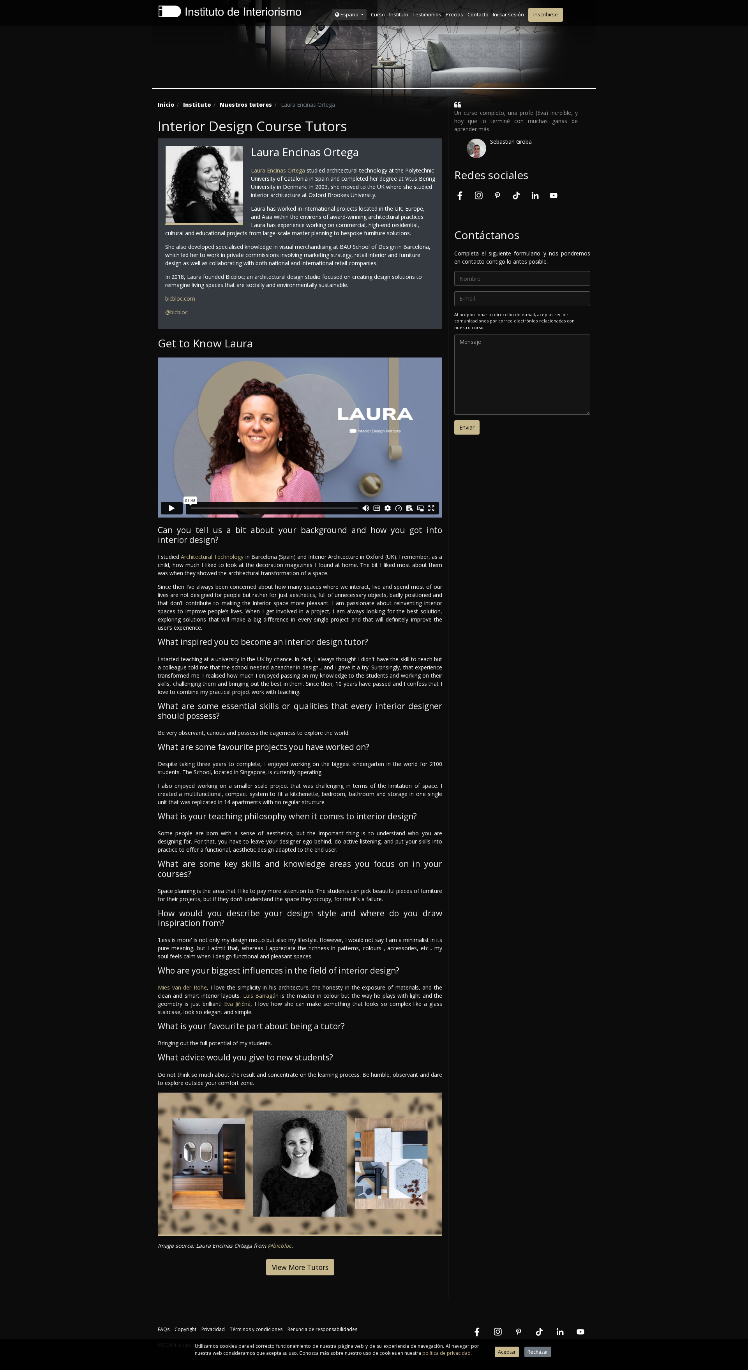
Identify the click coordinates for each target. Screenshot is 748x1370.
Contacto (478, 14)
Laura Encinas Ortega (278, 170)
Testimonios (427, 14)
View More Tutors (300, 1267)
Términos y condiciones (256, 1329)
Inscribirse (545, 14)
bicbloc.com (180, 298)
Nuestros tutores (246, 104)
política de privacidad (446, 1353)
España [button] (349, 14)
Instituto (398, 14)
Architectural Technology (212, 556)
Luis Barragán (261, 995)
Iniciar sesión (508, 14)
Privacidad (213, 1329)
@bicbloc (176, 312)
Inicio (166, 104)
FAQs (163, 1329)
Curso (378, 14)
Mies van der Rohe (182, 987)
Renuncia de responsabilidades (322, 1329)
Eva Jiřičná (237, 1003)
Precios (454, 14)
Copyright (185, 1329)
